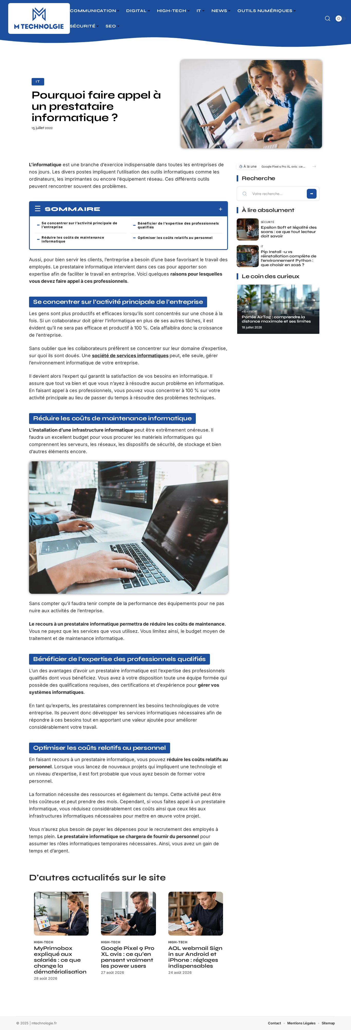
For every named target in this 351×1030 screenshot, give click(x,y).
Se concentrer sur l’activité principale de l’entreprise (79, 225)
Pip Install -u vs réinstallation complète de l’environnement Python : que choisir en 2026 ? (288, 258)
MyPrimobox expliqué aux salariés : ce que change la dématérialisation (60, 960)
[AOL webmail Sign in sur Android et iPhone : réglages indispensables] (195, 914)
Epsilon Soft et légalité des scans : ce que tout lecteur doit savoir (289, 231)
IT (38, 82)
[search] (327, 18)
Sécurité (267, 222)
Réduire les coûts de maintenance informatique (73, 239)
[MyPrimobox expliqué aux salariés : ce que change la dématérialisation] (61, 914)
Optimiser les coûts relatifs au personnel (175, 238)
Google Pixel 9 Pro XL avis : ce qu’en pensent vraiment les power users (127, 957)
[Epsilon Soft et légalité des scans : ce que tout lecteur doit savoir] (248, 229)
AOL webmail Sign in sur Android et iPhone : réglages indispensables (195, 957)
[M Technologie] (39, 18)
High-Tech (43, 942)
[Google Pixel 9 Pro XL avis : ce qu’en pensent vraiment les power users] (128, 914)
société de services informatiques (130, 355)
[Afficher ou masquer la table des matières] (161, 209)
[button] (314, 166)
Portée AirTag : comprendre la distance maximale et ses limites (276, 319)
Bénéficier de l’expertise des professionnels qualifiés (178, 225)
